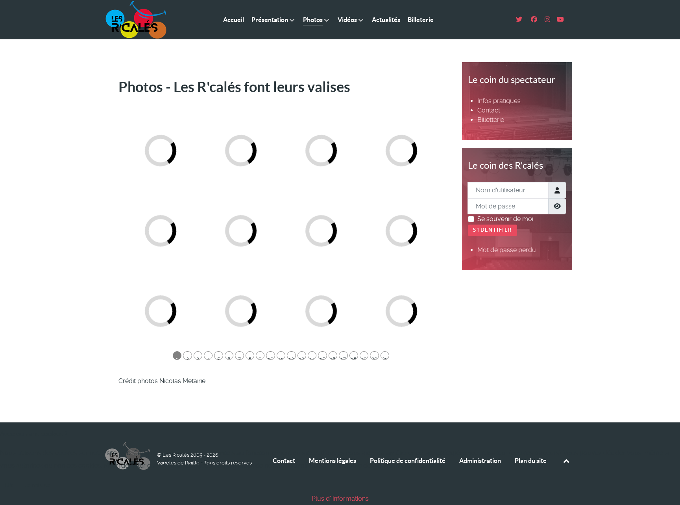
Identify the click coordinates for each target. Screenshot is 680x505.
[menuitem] (499, 101)
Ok (9, 485)
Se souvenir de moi (505, 219)
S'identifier (492, 230)
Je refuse (37, 485)
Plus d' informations (340, 498)
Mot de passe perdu (506, 250)
